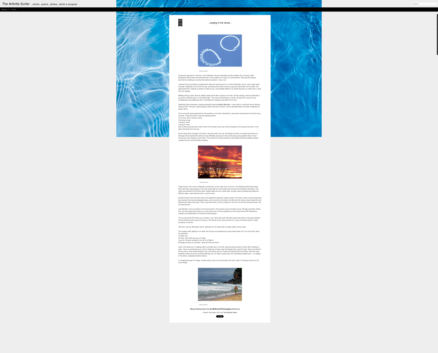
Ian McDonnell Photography (220, 309)
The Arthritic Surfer (230, 312)
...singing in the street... (220, 22)
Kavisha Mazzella (224, 104)
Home (14, 9)
